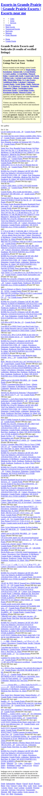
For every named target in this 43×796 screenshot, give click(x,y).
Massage (9, 33)
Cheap (20, 786)
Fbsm (3, 794)
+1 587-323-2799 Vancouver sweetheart (15, 662)
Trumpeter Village (10, 88)
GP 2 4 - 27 (5, 674)
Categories (28, 763)
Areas (12, 21)
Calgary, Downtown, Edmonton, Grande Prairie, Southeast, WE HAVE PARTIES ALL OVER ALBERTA (20, 252)
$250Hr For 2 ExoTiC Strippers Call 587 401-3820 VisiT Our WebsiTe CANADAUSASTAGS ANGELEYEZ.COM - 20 (19, 173)
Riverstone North (10, 90)
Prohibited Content (14, 765)
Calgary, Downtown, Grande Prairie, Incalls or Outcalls (21, 567)
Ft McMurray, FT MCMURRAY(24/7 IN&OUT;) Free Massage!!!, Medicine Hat (20, 152)
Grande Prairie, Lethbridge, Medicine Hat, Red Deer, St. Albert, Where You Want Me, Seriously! (20, 449)
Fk (36, 792)
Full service (21, 790)
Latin (30, 786)
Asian (40, 786)
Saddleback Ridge (10, 82)
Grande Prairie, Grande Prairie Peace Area (19, 719)
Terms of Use (27, 765)
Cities (12, 19)
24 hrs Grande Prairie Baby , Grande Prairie (20, 402)
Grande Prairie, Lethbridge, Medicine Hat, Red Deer (17, 679)
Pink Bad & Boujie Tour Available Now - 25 (17, 161)
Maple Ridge (31, 70)
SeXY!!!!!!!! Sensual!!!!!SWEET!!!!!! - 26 (16, 728)
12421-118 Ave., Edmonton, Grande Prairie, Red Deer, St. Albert (19, 746)
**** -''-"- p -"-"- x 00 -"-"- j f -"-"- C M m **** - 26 (20, 565)
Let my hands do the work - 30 (12, 132)
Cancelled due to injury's (10, 647)
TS (16, 763)
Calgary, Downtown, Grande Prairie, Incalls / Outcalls (20, 643)
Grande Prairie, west (31, 637)
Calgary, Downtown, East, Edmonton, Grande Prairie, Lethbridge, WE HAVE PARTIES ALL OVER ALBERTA (21, 225)
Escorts (8, 25)
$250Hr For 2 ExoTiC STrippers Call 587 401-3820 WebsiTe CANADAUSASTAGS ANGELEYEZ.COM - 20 (21, 248)
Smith (28, 84)
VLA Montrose (14, 86)
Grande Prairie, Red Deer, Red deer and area (17, 618)
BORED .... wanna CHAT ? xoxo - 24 (15, 714)
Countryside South (16, 76)
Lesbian (21, 788)
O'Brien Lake (8, 78)
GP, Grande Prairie (18, 585)
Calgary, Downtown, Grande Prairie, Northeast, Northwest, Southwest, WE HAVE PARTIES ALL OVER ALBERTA (20, 308)
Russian (37, 784)
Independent (10, 784)
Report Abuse (12, 768)
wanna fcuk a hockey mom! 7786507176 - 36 (17, 544)
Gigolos (4, 788)
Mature (18, 784)
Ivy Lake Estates (28, 80)
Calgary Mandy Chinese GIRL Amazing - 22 (17, 500)
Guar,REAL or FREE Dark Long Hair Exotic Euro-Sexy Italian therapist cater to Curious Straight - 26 (20, 327)
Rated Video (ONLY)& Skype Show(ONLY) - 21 (19, 507)
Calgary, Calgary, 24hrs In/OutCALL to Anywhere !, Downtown (21, 501)
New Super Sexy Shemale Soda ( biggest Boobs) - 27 (20, 695)
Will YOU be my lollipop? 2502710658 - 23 (17, 600)
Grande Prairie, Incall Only (25, 705)
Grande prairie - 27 (8, 654)
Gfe (7, 794)
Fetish (3, 784)
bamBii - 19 (5, 701)
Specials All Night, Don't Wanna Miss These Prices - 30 (21, 268)
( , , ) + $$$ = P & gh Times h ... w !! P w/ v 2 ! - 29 (19, 641)
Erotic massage (29, 792)
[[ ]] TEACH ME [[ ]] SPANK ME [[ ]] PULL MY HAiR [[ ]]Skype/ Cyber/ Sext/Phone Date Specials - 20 (21, 232)
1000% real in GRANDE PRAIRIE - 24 (15, 380)
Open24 (14, 786)
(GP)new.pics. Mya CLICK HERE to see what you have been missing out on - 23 (19, 336)
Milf (9, 792)
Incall (31, 784)
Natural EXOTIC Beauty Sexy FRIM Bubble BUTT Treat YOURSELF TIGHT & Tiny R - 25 (20, 199)
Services (13, 23)
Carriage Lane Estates (23, 78)
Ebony (10, 788)
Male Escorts (10, 27)
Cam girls (4, 790)
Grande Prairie (30, 132)
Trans (35, 786)
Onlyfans (12, 790)
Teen (8, 786)
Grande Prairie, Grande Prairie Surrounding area (22, 275)
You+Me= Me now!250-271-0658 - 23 (15, 440)
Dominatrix (18, 794)
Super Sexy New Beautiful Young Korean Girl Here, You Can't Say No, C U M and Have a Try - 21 (20, 149)
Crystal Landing (9, 74)
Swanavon (25, 86)
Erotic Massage (11, 35)
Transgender (30, 790)
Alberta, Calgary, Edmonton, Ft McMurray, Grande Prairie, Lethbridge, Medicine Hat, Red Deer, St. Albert (19, 386)
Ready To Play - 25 (8, 436)
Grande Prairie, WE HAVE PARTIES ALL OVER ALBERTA (21, 578)
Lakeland (22, 82)
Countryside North (31, 76)
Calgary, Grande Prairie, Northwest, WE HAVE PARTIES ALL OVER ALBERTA (20, 284)
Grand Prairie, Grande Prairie (15, 364)
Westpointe (34, 86)
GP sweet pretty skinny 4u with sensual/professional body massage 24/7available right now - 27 (20, 539)
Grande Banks (8, 84)
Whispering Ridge (14, 80)
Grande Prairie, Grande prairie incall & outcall (20, 522)
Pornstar (36, 788)
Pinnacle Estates (25, 92)
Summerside (17, 72)
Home (3, 763)
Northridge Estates (25, 88)
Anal (16, 788)
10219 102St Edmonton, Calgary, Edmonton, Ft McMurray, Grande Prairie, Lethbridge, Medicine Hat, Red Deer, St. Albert (20, 689)
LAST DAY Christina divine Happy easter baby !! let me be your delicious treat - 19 (20, 636)
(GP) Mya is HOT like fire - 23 (12, 322)
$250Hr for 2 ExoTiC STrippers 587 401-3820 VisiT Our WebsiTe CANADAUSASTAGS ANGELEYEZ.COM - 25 (20, 426)
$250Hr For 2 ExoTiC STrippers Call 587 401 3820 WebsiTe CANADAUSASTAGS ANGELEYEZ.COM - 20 (21, 281)
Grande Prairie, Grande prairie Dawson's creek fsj (19, 697)
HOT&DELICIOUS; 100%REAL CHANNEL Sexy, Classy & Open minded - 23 (20, 677)
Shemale (4, 792)
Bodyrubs (9, 31)
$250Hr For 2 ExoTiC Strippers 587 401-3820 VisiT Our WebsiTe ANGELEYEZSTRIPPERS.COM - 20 (20, 367)
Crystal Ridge (22, 74)
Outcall (25, 784)
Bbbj (11, 794)
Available (28, 788)
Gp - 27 (4, 297)
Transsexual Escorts (13, 29)
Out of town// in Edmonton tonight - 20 (15, 736)
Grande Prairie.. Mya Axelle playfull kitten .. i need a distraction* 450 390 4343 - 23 (20, 193)
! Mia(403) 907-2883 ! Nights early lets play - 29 (18, 616)
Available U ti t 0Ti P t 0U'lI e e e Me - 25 (16, 548)
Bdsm (3, 786)
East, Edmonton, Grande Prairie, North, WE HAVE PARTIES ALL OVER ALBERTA (19, 317)
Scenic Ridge (20, 84)
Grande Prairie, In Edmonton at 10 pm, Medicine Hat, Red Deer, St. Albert (21, 738)
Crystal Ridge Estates (26, 90)
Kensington (7, 72)
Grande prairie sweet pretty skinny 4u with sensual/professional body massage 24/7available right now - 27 (20, 606)
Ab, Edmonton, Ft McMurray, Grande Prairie (21, 715)
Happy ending (17, 792)
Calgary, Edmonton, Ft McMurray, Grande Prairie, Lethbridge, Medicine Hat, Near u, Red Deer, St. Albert (20, 649)
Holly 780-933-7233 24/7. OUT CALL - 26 (17, 513)
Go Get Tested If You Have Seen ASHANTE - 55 (19, 484)
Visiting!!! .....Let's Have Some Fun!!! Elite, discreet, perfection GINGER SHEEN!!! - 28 (20, 400)
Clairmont (30, 82)
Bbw (25, 786)
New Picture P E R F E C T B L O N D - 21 (17, 521)
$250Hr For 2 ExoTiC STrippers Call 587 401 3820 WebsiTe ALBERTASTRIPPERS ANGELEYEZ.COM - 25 (21, 304)
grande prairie (30, 194)
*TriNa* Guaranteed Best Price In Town (15, 384)
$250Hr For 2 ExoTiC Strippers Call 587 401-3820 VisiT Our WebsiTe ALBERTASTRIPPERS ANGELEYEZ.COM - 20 (19, 575)
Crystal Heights (29, 72)
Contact (21, 768)
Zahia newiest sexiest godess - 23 (13, 718)
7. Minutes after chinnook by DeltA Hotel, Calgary (20, 329)
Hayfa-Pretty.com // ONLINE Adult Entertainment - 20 (21, 552)
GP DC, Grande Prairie (13, 291)
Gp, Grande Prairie (15, 297)
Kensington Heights (10, 92)
